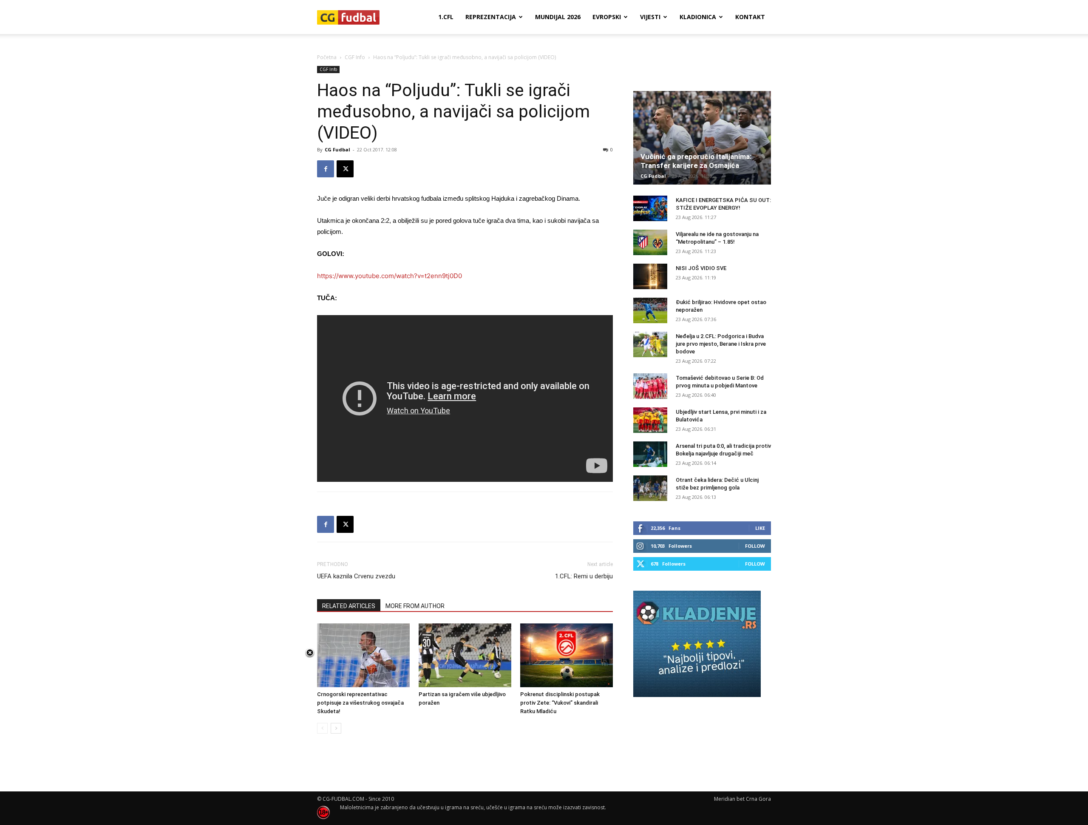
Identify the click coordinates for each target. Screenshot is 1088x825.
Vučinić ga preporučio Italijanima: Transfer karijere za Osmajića (695, 161)
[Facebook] (325, 168)
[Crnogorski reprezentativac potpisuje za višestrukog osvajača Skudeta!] (363, 655)
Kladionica (698, 17)
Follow (755, 546)
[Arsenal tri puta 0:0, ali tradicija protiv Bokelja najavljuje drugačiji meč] (650, 454)
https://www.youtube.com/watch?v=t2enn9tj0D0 (389, 276)
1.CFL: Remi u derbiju (584, 576)
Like (760, 528)
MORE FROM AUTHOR (415, 606)
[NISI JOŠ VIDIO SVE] (650, 276)
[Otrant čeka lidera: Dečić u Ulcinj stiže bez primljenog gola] (650, 488)
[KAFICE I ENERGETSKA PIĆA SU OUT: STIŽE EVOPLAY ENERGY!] (650, 208)
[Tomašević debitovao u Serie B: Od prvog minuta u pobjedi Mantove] (650, 386)
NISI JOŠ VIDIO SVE (701, 268)
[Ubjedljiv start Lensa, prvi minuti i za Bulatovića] (650, 420)
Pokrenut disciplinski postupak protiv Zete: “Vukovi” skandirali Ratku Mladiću (560, 702)
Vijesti (650, 17)
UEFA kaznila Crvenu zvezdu (356, 576)
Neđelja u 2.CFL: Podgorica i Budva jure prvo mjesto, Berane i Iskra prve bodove (721, 344)
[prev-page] (322, 728)
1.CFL (445, 17)
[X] (345, 168)
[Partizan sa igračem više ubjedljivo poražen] (465, 655)
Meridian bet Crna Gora (742, 798)
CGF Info (355, 57)
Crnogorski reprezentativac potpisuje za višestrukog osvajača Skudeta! (360, 702)
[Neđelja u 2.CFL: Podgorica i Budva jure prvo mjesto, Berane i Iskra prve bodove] (650, 344)
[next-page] (336, 728)
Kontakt (750, 17)
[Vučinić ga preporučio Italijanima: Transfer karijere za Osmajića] (702, 138)
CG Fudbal (337, 149)
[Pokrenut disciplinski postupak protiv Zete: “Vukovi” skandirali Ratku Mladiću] (566, 655)
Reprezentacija (490, 17)
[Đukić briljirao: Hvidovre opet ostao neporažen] (650, 310)
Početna (327, 57)
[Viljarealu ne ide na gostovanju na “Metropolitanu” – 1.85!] (650, 242)
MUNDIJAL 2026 (558, 17)
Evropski (606, 17)
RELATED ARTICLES (348, 606)
